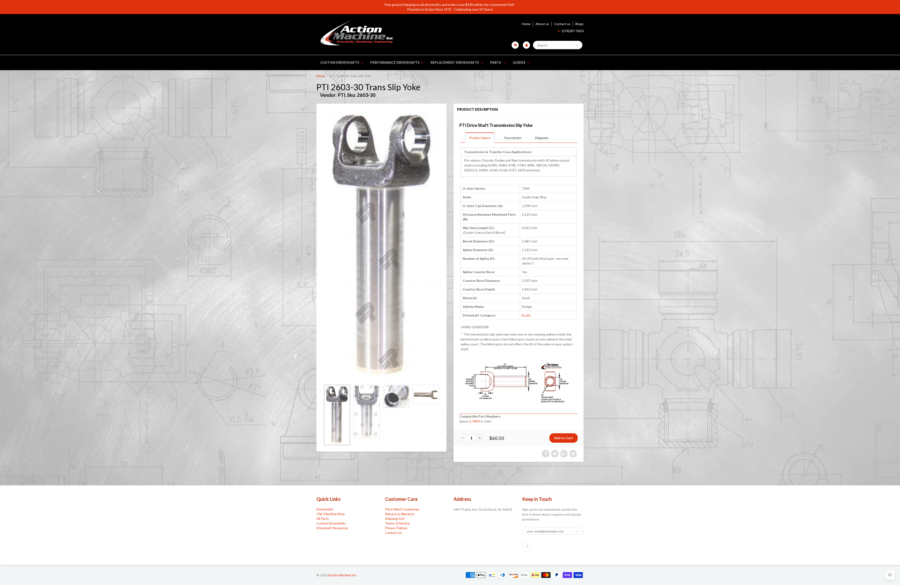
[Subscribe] (577, 531)
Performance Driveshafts (395, 62)
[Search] (576, 45)
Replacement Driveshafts (455, 62)
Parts (496, 62)
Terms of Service (397, 523)
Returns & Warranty (399, 514)
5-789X (474, 421)
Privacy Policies (396, 528)
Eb (529, 315)
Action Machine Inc (342, 575)
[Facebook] (527, 546)
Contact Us (393, 533)
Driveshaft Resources (332, 528)
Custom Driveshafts (339, 62)
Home (526, 24)
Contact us (562, 24)
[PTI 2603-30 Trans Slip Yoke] (381, 245)
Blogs (579, 24)
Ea (523, 315)
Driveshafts (325, 509)
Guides (519, 62)
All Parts (322, 519)
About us (542, 24)
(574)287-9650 (573, 31)
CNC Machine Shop (330, 514)
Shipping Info (395, 519)
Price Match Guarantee (402, 509)
